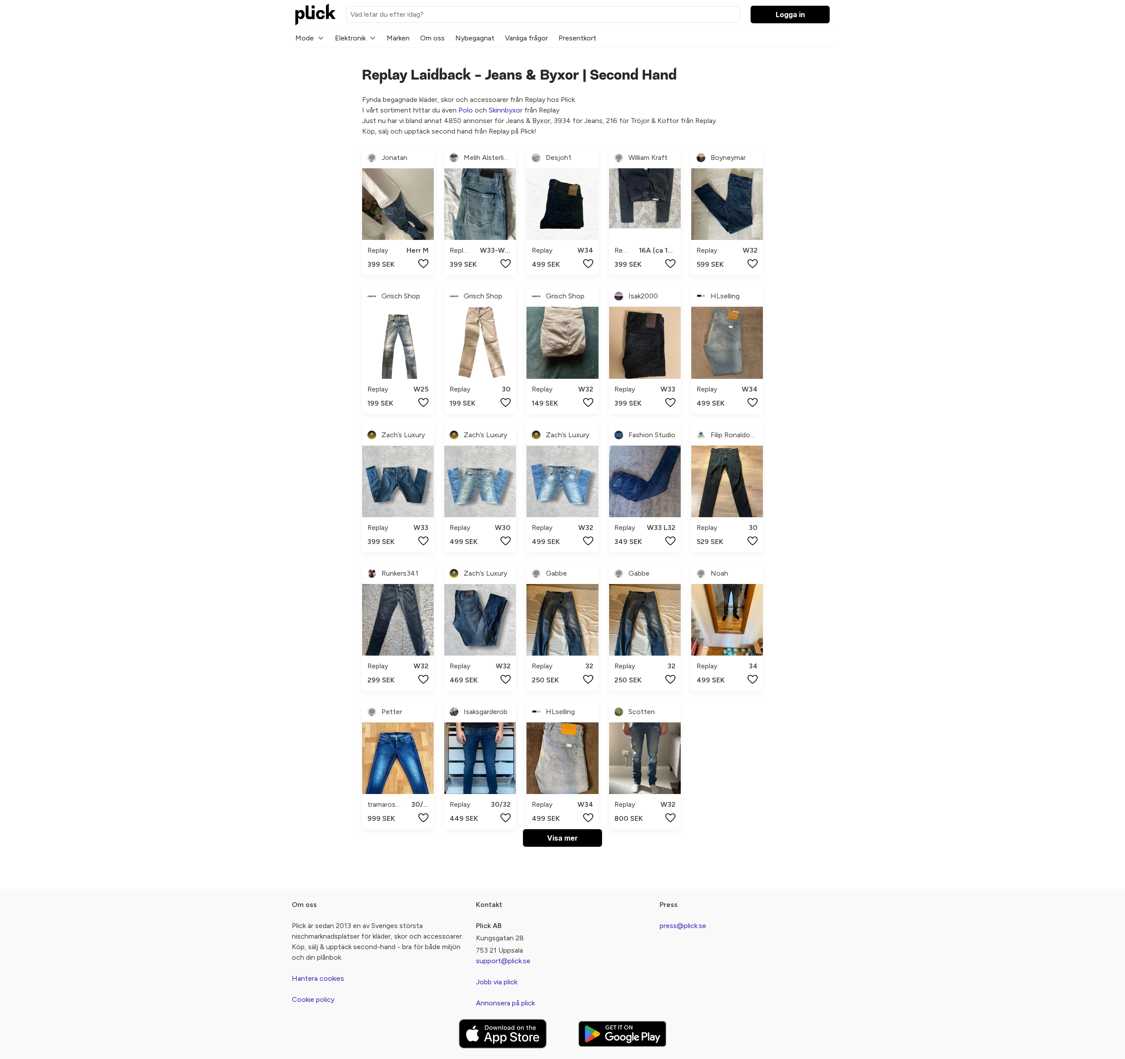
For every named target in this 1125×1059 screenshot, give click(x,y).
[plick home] (315, 14)
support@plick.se (503, 961)
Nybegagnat (474, 38)
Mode (304, 38)
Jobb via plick (496, 982)
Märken (398, 38)
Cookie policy (313, 999)
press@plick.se (683, 925)
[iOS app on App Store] (502, 1033)
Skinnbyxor (506, 110)
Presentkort (577, 38)
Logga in (790, 14)
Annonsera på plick (505, 1003)
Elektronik (350, 38)
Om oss (432, 38)
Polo (465, 110)
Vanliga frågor (526, 38)
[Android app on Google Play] (622, 1034)
